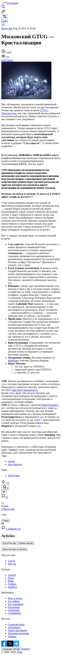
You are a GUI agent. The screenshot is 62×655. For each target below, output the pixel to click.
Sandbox (12, 587)
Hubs (11, 581)
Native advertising (17, 630)
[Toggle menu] (2, 3)
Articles (12, 575)
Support (25, 648)
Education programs (18, 633)
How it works (15, 598)
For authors (14, 601)
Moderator (13, 360)
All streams (12, 3)
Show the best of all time (14, 549)
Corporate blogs (16, 624)
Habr (19, 652)
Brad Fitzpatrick (49, 405)
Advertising (14, 627)
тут (10, 283)
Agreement (14, 610)
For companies (15, 604)
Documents (14, 607)
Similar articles (26, 543)
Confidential (14, 613)
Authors (12, 584)
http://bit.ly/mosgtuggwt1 (25, 390)
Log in (11, 560)
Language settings (11, 649)
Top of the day (9, 543)
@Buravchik (8, 509)
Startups (12, 636)
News (11, 578)
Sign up (12, 563)
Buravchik (6, 28)
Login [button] (4, 20)
